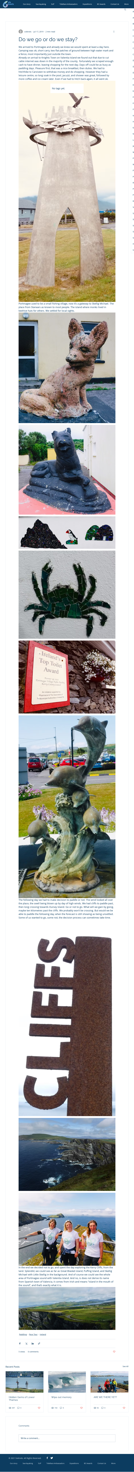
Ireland (43, 1334)
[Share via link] (39, 1343)
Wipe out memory (61, 1397)
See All (126, 1366)
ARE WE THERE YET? (105, 1397)
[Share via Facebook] (20, 1343)
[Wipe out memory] (67, 1382)
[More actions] (113, 31)
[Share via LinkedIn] (32, 1343)
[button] (125, 9)
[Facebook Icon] (47, 1457)
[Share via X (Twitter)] (26, 1343)
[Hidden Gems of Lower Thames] (24, 1382)
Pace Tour (33, 1334)
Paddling (23, 1334)
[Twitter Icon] (51, 1457)
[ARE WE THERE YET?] (109, 1382)
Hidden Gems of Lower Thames (22, 1398)
